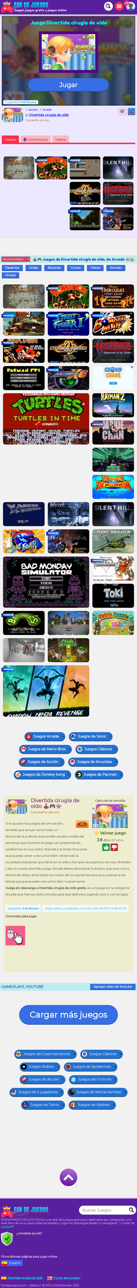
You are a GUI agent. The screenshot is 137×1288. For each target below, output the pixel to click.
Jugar (68, 85)
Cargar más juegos (68, 1014)
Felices (95, 267)
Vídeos (60, 140)
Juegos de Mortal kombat (98, 1092)
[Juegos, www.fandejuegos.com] (25, 7)
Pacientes (12, 267)
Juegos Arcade (46, 736)
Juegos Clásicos (98, 749)
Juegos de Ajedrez (94, 1105)
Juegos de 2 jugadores (38, 1092)
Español (15, 1263)
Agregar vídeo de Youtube (113, 986)
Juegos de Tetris (44, 1105)
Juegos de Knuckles (94, 762)
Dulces (76, 267)
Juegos (10, 140)
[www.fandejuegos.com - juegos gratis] (25, 1212)
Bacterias (54, 267)
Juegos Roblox (41, 1066)
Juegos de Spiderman (92, 1066)
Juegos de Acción (43, 762)
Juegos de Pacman (100, 774)
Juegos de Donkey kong (44, 774)
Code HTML (88, 824)
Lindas (33, 267)
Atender (116, 267)
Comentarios (36, 140)
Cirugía (10, 275)
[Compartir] (131, 111)
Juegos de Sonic (92, 736)
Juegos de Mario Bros (47, 749)
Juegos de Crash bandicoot (46, 1054)
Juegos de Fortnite (94, 1079)
